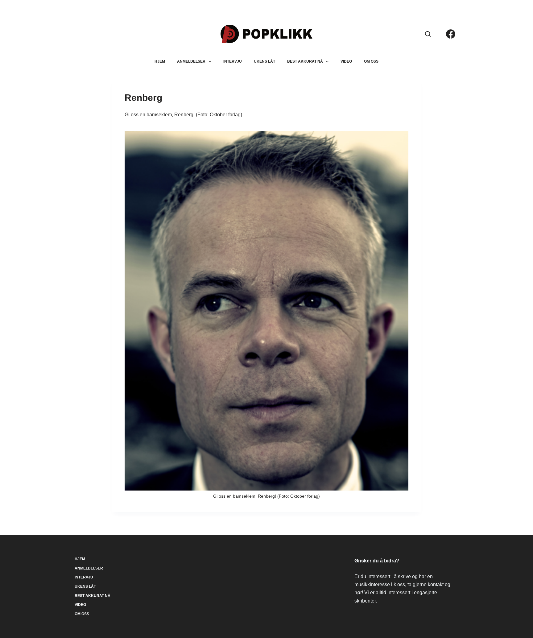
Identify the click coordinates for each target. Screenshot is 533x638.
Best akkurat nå (305, 61)
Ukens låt (264, 61)
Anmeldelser (191, 61)
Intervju (232, 61)
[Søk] (428, 34)
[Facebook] (450, 34)
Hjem (160, 61)
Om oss (371, 61)
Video (346, 61)
